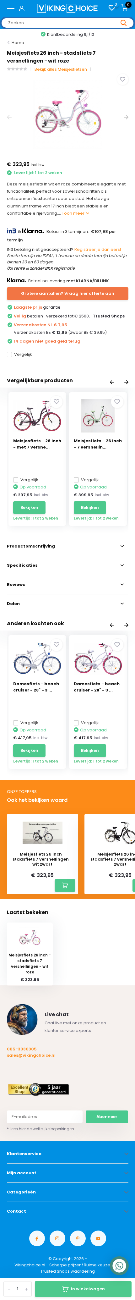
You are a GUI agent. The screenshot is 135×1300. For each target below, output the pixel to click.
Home (18, 43)
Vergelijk (23, 354)
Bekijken (29, 507)
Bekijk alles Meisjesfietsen (61, 69)
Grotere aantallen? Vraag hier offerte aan (67, 293)
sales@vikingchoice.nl (31, 1055)
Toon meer (73, 213)
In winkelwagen (88, 1289)
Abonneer (106, 1117)
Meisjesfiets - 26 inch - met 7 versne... (37, 444)
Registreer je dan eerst (97, 249)
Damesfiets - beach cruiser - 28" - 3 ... (36, 687)
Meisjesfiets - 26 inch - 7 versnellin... (98, 444)
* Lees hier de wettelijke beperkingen (40, 1129)
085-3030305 (22, 1049)
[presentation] (9, 117)
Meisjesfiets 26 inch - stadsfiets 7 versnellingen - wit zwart (42, 859)
